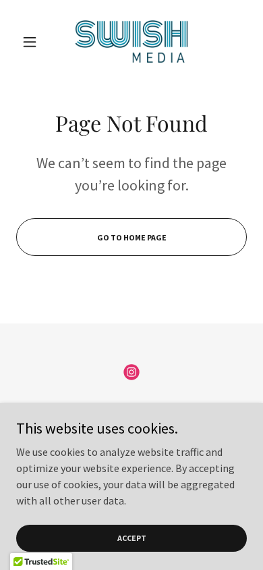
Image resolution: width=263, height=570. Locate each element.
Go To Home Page (132, 237)
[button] (33, 41)
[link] (131, 41)
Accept (131, 538)
